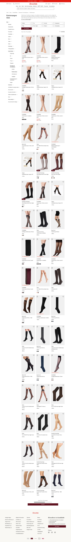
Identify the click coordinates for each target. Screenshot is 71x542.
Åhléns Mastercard (30, 521)
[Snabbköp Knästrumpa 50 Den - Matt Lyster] (52, 470)
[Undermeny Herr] (21, 6)
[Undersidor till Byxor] (11, 39)
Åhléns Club (18, 523)
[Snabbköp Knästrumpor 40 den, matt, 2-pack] (37, 182)
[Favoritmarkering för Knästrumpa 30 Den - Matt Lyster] (33, 296)
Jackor (9, 36)
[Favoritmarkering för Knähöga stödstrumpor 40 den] (33, 66)
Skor (9, 97)
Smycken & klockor (12, 92)
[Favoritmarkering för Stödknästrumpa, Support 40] (48, 66)
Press (38, 525)
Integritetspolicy (19, 529)
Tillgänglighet (40, 531)
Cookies (39, 529)
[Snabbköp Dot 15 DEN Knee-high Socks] (52, 385)
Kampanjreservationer (20, 531)
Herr (20, 6)
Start (7, 12)
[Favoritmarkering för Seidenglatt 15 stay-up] (48, 385)
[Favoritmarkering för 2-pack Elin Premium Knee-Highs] (63, 413)
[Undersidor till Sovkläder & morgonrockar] (19, 87)
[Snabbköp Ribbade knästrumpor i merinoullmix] (52, 124)
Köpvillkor (18, 527)
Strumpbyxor (14, 74)
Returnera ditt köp (8, 519)
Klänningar (10, 46)
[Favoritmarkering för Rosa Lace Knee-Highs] (63, 153)
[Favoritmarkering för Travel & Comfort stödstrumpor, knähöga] (48, 210)
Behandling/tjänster (30, 525)
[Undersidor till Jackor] (11, 36)
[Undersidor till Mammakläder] (14, 99)
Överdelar (10, 31)
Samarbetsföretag (41, 527)
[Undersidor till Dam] (9, 22)
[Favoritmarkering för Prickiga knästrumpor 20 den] (63, 355)
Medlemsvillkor (19, 525)
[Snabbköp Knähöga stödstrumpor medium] (37, 296)
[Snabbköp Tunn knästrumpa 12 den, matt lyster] (22, 124)
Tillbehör (11, 63)
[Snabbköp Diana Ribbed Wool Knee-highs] (37, 153)
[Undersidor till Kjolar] (11, 43)
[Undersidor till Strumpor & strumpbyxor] (19, 66)
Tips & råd (39, 533)
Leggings (13, 76)
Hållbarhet (39, 521)
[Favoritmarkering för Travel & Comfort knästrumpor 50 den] (33, 442)
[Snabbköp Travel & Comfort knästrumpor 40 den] (22, 326)
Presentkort (29, 519)
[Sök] (18, 8)
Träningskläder (11, 48)
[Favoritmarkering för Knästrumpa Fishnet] (63, 210)
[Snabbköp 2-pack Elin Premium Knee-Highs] (52, 413)
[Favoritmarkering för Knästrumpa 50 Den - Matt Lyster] (63, 470)
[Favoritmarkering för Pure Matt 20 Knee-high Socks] (48, 124)
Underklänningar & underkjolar (13, 79)
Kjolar (9, 43)
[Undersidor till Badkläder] (13, 84)
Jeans (9, 41)
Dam (17, 6)
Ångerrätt (7, 521)
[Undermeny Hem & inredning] (32, 6)
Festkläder (10, 34)
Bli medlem (57, 526)
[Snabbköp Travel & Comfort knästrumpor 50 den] (22, 442)
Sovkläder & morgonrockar (13, 87)
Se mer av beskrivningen (26, 19)
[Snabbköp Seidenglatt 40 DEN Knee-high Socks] (52, 442)
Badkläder (10, 84)
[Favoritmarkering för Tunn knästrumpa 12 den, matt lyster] (33, 124)
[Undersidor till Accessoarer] (14, 89)
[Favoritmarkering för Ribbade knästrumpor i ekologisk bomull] (63, 36)
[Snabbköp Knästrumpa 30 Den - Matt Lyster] (22, 296)
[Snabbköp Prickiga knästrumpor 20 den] (52, 355)
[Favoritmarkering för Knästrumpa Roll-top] (63, 296)
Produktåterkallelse (19, 533)
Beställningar (7, 523)
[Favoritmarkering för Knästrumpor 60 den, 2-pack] (33, 239)
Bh (10, 56)
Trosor (11, 60)
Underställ (12, 53)
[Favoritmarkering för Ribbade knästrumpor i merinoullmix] (63, 124)
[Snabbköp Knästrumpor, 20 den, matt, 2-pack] (52, 94)
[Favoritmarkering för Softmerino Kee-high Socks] (48, 413)
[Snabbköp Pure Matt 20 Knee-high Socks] (37, 124)
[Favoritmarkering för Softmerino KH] (63, 268)
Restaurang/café (30, 523)
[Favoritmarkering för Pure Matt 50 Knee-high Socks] (33, 413)
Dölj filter (27, 28)
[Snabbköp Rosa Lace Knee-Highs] (52, 153)
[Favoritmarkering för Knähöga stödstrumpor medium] (48, 296)
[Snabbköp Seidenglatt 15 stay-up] (37, 385)
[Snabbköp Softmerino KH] (52, 268)
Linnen (11, 58)
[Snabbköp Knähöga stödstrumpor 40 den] (22, 66)
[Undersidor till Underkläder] (14, 51)
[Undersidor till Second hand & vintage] (17, 101)
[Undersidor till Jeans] (11, 41)
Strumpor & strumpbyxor (23, 12)
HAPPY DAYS (40, 6)
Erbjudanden (10, 26)
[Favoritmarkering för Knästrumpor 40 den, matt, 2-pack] (48, 182)
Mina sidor (29, 527)
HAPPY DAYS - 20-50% (32, 1)
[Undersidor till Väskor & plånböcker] (17, 94)
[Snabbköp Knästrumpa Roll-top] (52, 296)
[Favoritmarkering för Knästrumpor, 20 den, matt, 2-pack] (63, 94)
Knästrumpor (14, 71)
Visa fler (43, 504)
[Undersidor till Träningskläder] (14, 48)
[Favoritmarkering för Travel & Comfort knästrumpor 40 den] (33, 326)
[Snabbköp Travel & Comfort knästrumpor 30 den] (22, 385)
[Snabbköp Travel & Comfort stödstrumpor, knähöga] (37, 210)
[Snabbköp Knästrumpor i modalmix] (22, 94)
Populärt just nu (11, 29)
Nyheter (9, 24)
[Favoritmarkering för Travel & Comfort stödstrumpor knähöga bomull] (63, 326)
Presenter (46, 6)
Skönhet (35, 6)
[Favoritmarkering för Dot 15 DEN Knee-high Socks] (63, 385)
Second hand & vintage (12, 101)
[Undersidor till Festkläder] (13, 34)
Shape (11, 82)
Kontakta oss (18, 519)
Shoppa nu (41, 1)
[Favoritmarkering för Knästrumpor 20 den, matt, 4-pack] (33, 36)
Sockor (13, 69)
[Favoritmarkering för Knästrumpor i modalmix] (33, 94)
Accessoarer (10, 89)
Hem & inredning (28, 6)
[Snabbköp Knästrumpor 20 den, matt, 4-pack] (22, 36)
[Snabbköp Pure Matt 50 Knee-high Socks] (22, 413)
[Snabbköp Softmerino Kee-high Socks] (37, 413)
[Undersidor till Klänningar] (13, 46)
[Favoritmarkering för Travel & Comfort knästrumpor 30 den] (33, 385)
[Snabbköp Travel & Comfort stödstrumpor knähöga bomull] (52, 326)
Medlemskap (7, 527)
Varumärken (52, 6)
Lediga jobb (39, 523)
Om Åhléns (39, 519)
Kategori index (29, 529)
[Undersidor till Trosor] (13, 60)
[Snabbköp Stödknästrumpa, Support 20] (52, 66)
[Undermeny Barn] (24, 6)
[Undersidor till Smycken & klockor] (16, 92)
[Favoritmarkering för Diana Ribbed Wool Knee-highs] (48, 153)
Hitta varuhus (18, 521)
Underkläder (15, 12)
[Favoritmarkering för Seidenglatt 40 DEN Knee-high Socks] (63, 442)
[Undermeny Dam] (18, 6)
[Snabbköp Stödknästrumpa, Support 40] (37, 66)
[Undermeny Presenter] (48, 6)
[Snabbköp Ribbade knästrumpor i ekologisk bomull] (52, 36)
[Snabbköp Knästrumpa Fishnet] (52, 210)
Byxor (9, 39)
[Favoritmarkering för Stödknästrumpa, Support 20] (63, 66)
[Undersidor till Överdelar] (13, 31)
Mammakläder (11, 99)
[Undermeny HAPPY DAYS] (43, 6)
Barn (23, 6)
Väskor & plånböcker (12, 94)
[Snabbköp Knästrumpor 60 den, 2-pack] (22, 239)
